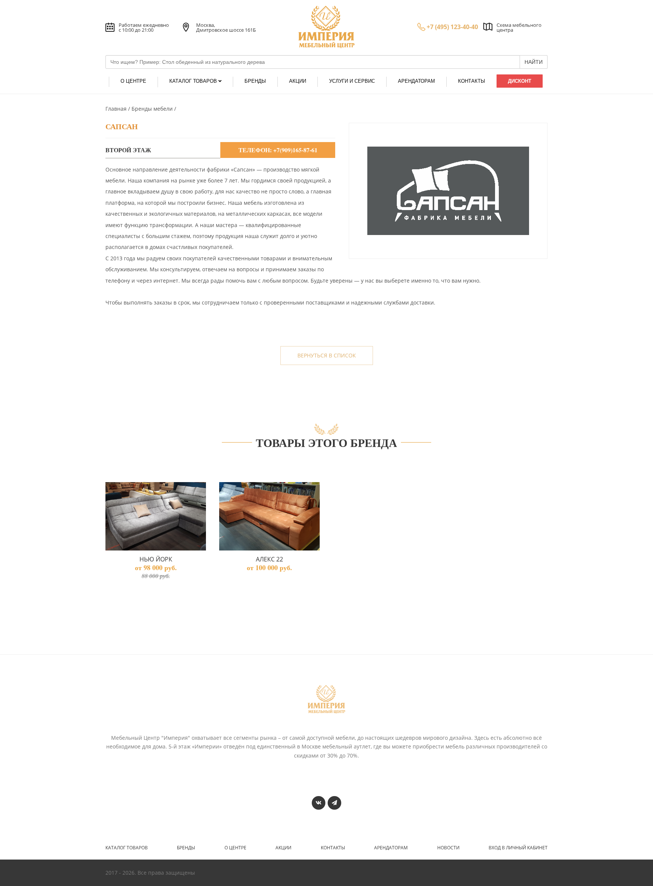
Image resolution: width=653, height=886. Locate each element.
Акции (283, 848)
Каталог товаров (126, 848)
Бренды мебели (153, 108)
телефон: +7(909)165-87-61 (277, 149)
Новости (448, 848)
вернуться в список (326, 355)
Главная (116, 108)
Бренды (186, 848)
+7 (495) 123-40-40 (452, 27)
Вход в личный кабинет (518, 848)
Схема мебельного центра (519, 27)
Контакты (333, 848)
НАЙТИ (534, 62)
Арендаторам (391, 848)
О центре (235, 848)
